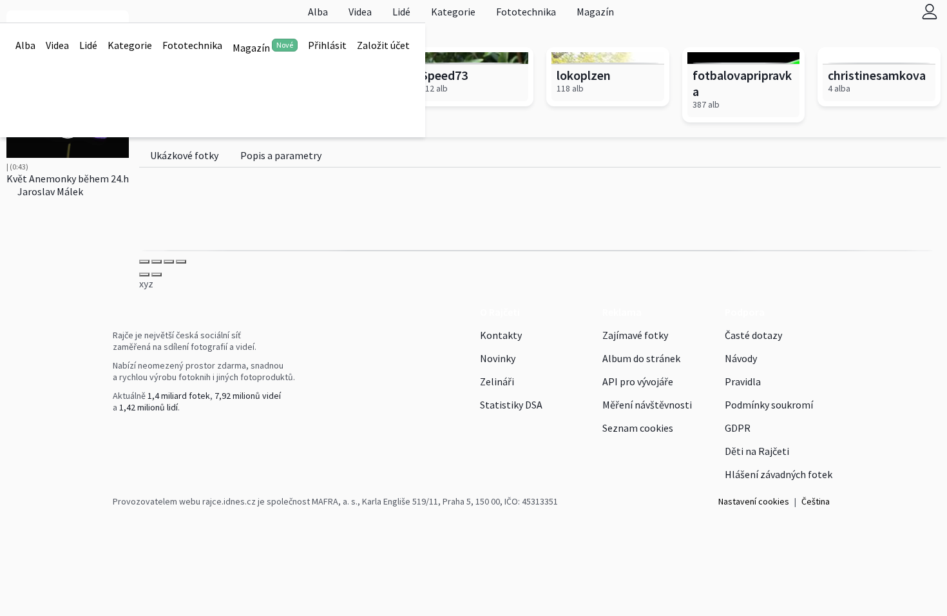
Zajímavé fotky (635, 335)
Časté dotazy (753, 335)
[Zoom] (181, 262)
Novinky (497, 358)
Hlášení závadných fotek (778, 474)
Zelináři (497, 381)
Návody (741, 358)
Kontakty (501, 335)
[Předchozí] (144, 274)
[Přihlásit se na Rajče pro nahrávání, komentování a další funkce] (929, 11)
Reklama (622, 311)
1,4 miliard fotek (179, 395)
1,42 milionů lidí (148, 407)
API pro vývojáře (637, 381)
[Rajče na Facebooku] (116, 433)
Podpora (745, 311)
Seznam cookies (637, 427)
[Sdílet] (156, 262)
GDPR (738, 427)
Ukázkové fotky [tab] (184, 155)
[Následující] (156, 274)
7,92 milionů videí (248, 395)
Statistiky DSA (511, 404)
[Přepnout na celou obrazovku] (169, 262)
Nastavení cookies (753, 501)
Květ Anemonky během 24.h (67, 178)
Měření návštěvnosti (647, 404)
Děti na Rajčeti (757, 451)
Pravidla (743, 381)
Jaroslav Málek (49, 191)
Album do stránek (641, 358)
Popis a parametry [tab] (280, 155)
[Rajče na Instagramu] (121, 433)
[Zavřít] (144, 262)
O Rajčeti (500, 311)
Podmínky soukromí (769, 404)
